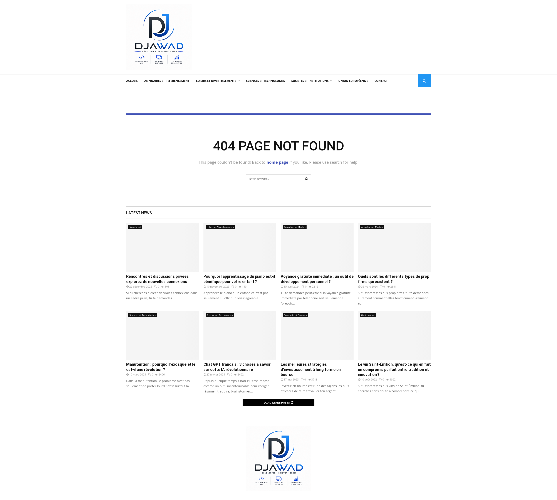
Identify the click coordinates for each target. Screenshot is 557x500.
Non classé (135, 227)
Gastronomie (368, 314)
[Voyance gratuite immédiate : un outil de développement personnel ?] (317, 247)
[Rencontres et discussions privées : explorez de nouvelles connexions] (162, 247)
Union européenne (353, 81)
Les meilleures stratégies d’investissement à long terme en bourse (311, 369)
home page (277, 162)
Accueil (132, 81)
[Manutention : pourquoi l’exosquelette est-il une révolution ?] (162, 335)
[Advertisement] (351, 37)
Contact (381, 81)
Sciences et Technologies (265, 81)
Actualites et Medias (294, 227)
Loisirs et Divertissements (216, 81)
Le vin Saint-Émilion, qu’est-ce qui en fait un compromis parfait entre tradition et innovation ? (394, 369)
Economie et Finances (295, 314)
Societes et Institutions (310, 81)
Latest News (139, 212)
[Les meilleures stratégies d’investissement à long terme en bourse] (317, 335)
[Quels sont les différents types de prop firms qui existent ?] (394, 247)
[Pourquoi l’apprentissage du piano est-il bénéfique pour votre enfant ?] (239, 247)
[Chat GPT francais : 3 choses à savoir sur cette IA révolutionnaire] (239, 335)
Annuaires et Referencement (167, 81)
